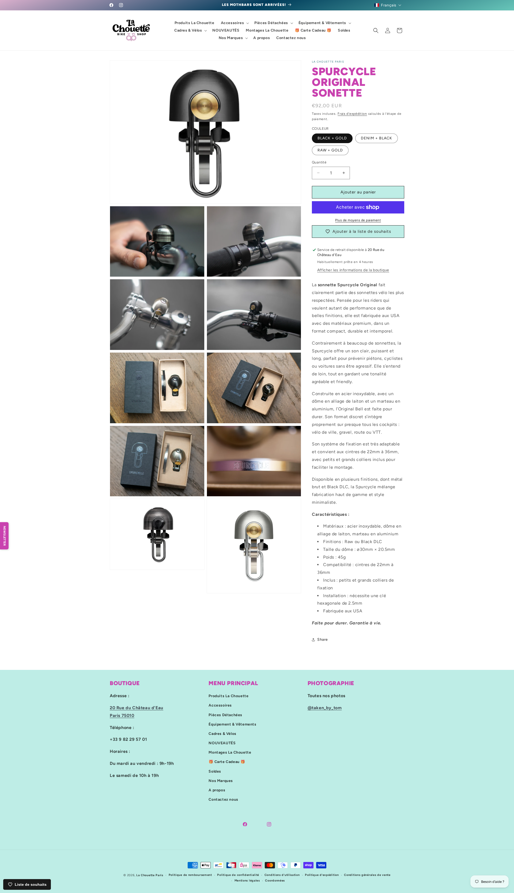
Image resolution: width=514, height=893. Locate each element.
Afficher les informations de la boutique (353, 270)
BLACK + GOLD (332, 138)
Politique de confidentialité (238, 875)
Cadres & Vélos (222, 733)
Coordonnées (275, 880)
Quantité (319, 162)
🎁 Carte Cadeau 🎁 (227, 762)
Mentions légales (247, 880)
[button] (388, 5)
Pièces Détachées (225, 715)
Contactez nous (223, 799)
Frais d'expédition (352, 114)
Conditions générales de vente (367, 875)
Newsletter (4, 536)
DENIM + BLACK (376, 138)
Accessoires (220, 705)
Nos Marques (221, 780)
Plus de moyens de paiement (358, 220)
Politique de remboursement (190, 875)
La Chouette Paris (149, 875)
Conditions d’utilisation (282, 875)
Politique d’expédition (322, 875)
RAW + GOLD (330, 150)
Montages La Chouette (230, 752)
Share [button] (322, 639)
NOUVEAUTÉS (222, 743)
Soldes (215, 771)
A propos (217, 790)
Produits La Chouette (228, 696)
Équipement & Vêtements (232, 724)
